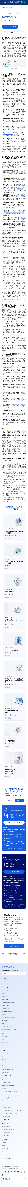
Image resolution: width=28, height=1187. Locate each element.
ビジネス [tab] (19, 800)
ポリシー (5, 416)
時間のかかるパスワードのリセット (14, 212)
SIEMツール (17, 485)
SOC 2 (18, 190)
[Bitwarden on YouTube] (15, 1172)
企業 (14, 162)
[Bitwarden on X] (3, 1172)
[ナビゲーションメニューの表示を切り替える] (25, 7)
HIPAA (9, 190)
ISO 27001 (20, 189)
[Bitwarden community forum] (9, 1172)
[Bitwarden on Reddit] (6, 1172)
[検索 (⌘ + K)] (22, 7)
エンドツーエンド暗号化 (19, 196)
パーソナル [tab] (9, 800)
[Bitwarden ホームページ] (7, 7)
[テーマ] (25, 1179)
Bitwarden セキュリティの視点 (10, 13)
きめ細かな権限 (11, 367)
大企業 (18, 162)
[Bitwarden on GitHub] (12, 1172)
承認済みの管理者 (18, 404)
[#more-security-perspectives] (4, 507)
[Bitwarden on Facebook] (21, 1172)
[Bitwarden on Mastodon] (3, 1175)
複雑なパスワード (8, 134)
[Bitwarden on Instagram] (24, 1172)
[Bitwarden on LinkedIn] (18, 1172)
